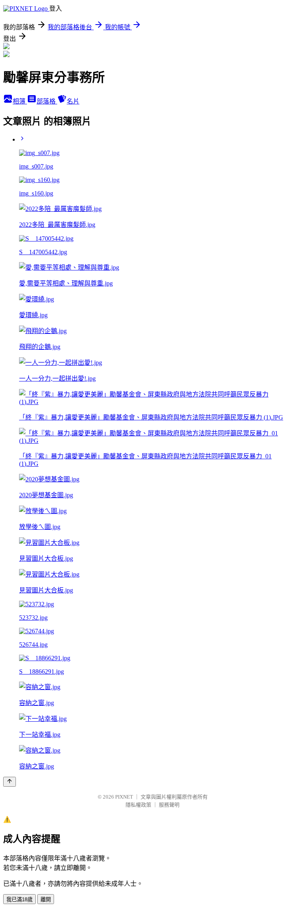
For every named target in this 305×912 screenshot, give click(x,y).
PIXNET (124, 797)
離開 (46, 899)
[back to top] (9, 782)
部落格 (47, 101)
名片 (73, 101)
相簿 (20, 101)
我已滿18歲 (19, 899)
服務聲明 (169, 805)
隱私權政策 (138, 805)
